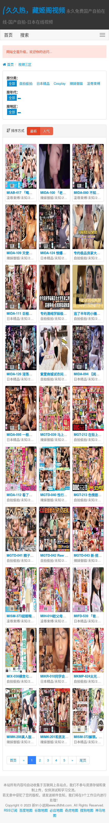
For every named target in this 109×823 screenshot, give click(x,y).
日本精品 (43, 83)
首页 (8, 35)
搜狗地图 (86, 810)
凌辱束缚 (93, 83)
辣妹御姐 (76, 83)
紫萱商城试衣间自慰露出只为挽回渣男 (68, 373)
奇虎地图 (71, 810)
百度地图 (25, 810)
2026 (31, 197)
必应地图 (56, 810)
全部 (12, 97)
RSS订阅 (10, 810)
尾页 (83, 760)
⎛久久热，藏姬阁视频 (34, 10)
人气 (46, 130)
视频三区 (24, 64)
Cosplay (60, 83)
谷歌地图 (41, 810)
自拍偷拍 (25, 83)
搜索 (24, 35)
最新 (33, 130)
